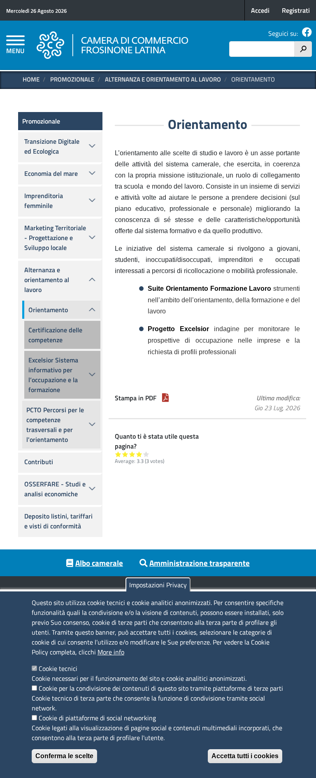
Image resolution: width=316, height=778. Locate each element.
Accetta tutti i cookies (245, 755)
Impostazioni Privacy (158, 585)
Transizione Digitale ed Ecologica (51, 146)
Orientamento (48, 310)
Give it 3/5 (132, 454)
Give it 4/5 (139, 454)
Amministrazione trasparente (199, 563)
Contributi (38, 462)
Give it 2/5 (125, 454)
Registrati (296, 10)
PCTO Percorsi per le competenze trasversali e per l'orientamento (55, 424)
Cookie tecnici (58, 668)
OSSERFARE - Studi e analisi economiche (55, 489)
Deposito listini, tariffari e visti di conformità (58, 521)
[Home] (113, 45)
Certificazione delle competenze (55, 335)
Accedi (260, 10)
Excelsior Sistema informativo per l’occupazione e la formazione (53, 375)
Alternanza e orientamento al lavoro (163, 79)
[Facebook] (307, 33)
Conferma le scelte (64, 755)
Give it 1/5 (118, 454)
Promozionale (72, 79)
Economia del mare (51, 173)
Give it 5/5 (146, 454)
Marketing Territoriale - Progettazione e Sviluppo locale (55, 237)
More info (111, 652)
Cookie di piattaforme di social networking (97, 718)
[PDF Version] (165, 398)
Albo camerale (99, 563)
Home (31, 79)
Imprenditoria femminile (43, 200)
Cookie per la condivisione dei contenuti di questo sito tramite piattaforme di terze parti (161, 688)
